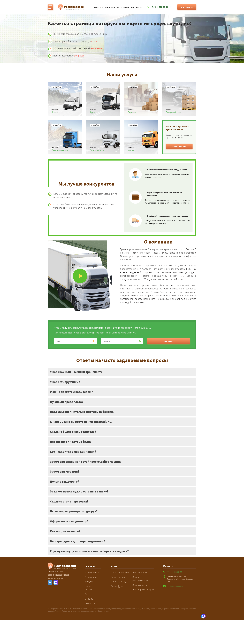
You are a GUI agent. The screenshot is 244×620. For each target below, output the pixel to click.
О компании (91, 577)
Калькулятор (112, 7)
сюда (94, 41)
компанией (97, 48)
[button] (179, 146)
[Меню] (50, 7)
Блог (87, 594)
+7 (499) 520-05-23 (174, 572)
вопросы (79, 55)
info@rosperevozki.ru (174, 586)
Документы (91, 581)
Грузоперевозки (120, 572)
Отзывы (125, 7)
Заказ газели (118, 577)
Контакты (136, 7)
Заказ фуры (117, 586)
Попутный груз (119, 581)
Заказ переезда (140, 572)
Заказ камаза (139, 585)
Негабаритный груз (143, 589)
